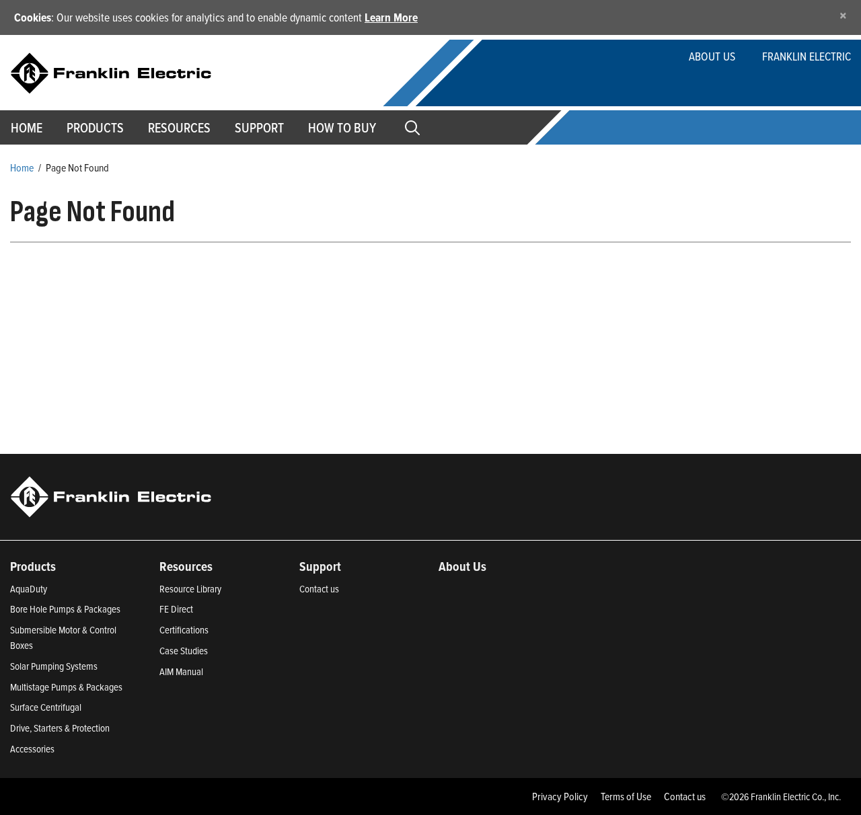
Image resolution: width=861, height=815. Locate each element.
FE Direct (176, 609)
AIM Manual (181, 671)
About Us (712, 56)
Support (259, 127)
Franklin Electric (806, 56)
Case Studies (183, 651)
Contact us (319, 589)
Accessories (32, 749)
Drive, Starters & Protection (60, 728)
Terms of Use (626, 796)
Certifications (184, 630)
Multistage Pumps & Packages (66, 687)
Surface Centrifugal (45, 707)
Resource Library (190, 589)
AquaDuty (28, 589)
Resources (179, 127)
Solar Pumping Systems (54, 666)
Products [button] (95, 127)
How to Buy (342, 127)
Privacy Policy (560, 796)
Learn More (391, 17)
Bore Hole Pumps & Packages (65, 609)
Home (22, 167)
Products (33, 566)
